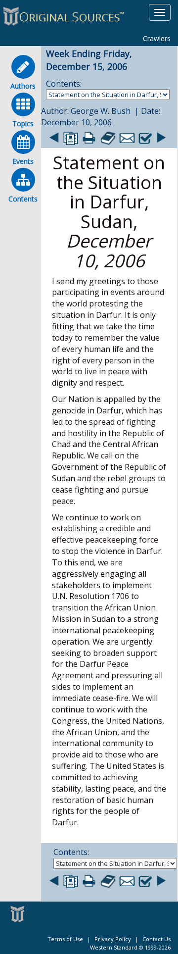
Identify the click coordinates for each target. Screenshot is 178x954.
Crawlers (157, 38)
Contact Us (156, 939)
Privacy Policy (112, 939)
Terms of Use (65, 939)
